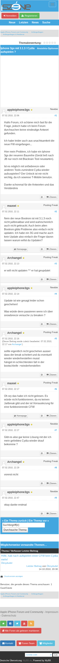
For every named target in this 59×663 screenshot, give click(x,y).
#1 (56, 115)
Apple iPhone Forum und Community (14, 32)
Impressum (51, 612)
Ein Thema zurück (15, 520)
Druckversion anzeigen (13, 576)
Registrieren (30, 15)
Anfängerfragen (37, 32)
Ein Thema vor (38, 520)
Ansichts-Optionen (47, 48)
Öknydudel (6, 563)
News (35, 22)
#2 (56, 211)
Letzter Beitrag (34, 566)
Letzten (23, 22)
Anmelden (11, 15)
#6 (56, 389)
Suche (46, 22)
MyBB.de (27, 660)
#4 (56, 294)
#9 (56, 498)
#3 (56, 264)
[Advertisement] (29, 82)
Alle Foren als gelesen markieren (21, 630)
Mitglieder (47, 643)
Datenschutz (9, 615)
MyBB (48, 660)
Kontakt (9, 643)
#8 (56, 468)
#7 (56, 430)
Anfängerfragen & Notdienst (13, 34)
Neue (12, 22)
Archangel (16, 344)
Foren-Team (28, 643)
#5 (56, 339)
